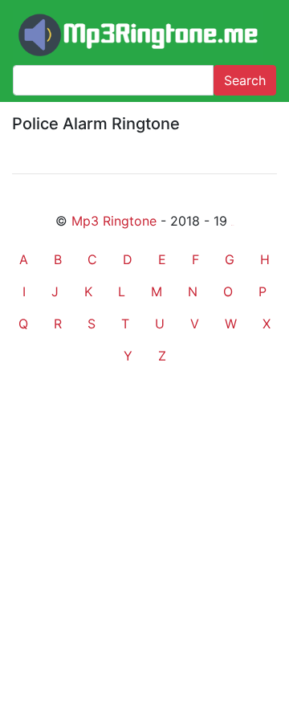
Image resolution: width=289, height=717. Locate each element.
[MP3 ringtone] (138, 35)
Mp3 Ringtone (114, 221)
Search (245, 80)
